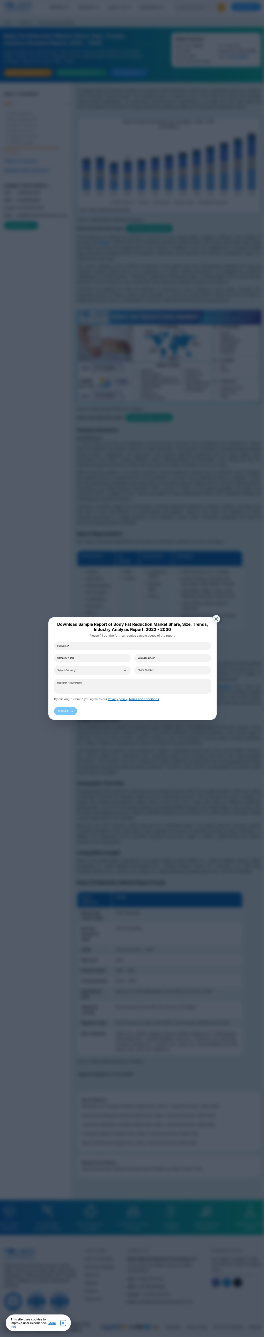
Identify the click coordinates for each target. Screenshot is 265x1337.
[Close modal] (216, 619)
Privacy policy (117, 699)
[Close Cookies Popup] (63, 1323)
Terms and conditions (144, 699)
